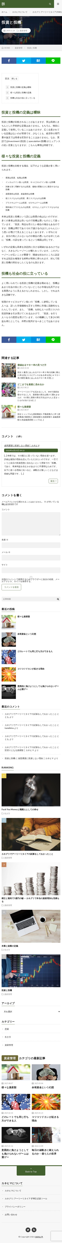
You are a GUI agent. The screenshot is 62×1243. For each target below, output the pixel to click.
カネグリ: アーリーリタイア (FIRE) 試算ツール (26, 1198)
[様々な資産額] (9, 412)
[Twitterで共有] (23, 60)
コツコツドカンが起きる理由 (30, 668)
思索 (7, 1029)
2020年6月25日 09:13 (15, 450)
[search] (58, 599)
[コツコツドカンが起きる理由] (9, 674)
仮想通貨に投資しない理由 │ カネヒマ (21, 445)
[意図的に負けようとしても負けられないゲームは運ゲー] (9, 692)
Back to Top (31, 1171)
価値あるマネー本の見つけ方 (31, 364)
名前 (5, 540)
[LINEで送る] (53, 60)
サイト (5, 565)
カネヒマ (39, 1237)
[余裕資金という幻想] (9, 639)
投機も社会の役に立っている (21, 98)
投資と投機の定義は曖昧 (19, 87)
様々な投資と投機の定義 (19, 92)
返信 (52, 481)
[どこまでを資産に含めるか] (9, 390)
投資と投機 (10, 758)
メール (6, 552)
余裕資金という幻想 (26, 634)
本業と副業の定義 (10, 946)
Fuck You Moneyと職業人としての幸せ (20, 809)
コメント (6, 509)
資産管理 (23, 31)
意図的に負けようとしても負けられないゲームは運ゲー (15, 1153)
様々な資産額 (24, 406)
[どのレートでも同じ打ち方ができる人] (9, 657)
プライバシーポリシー (15, 1206)
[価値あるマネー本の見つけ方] (9, 370)
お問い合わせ (11, 1214)
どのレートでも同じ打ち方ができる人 (35, 651)
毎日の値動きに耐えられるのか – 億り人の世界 (45, 1151)
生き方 (7, 813)
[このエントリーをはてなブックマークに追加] (38, 60)
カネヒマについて (20, 12)
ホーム (4, 12)
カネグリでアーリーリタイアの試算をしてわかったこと (30, 714)
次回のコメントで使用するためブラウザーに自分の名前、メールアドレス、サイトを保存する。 (30, 580)
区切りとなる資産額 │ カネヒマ (19, 750)
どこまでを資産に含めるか (30, 384)
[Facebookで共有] (9, 60)
